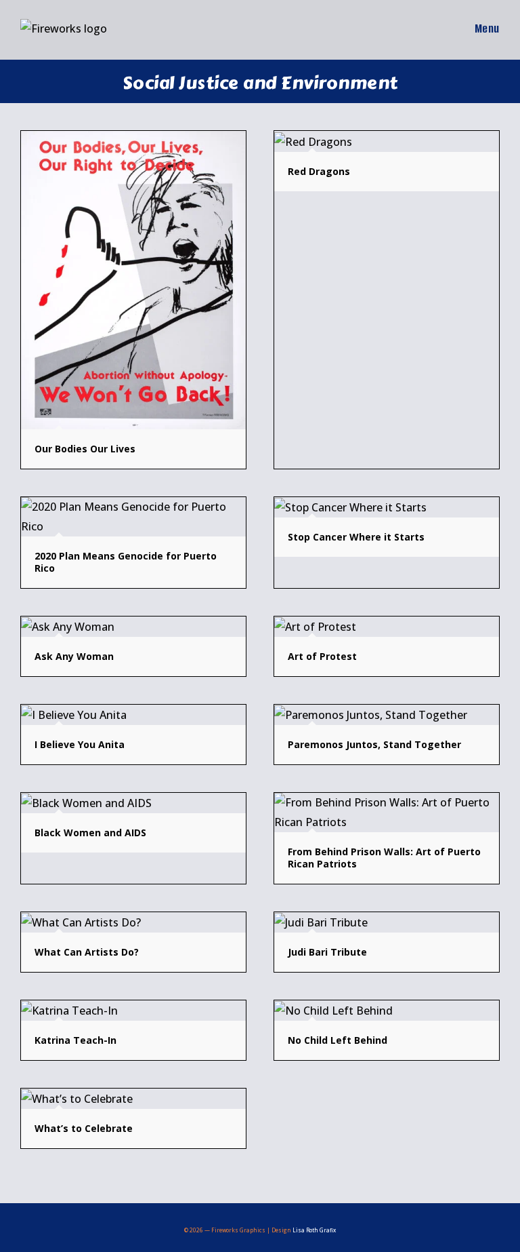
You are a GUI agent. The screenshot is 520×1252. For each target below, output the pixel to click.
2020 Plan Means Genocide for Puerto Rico (126, 561)
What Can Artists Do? (87, 951)
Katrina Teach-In (75, 1040)
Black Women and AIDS (90, 832)
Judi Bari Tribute (327, 951)
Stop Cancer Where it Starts (356, 536)
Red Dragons (319, 171)
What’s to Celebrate (84, 1128)
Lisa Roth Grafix (314, 1230)
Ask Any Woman (74, 656)
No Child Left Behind (337, 1040)
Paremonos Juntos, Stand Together (374, 744)
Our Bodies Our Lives (85, 448)
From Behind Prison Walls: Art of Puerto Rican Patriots (384, 857)
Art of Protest (322, 656)
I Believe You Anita (80, 744)
